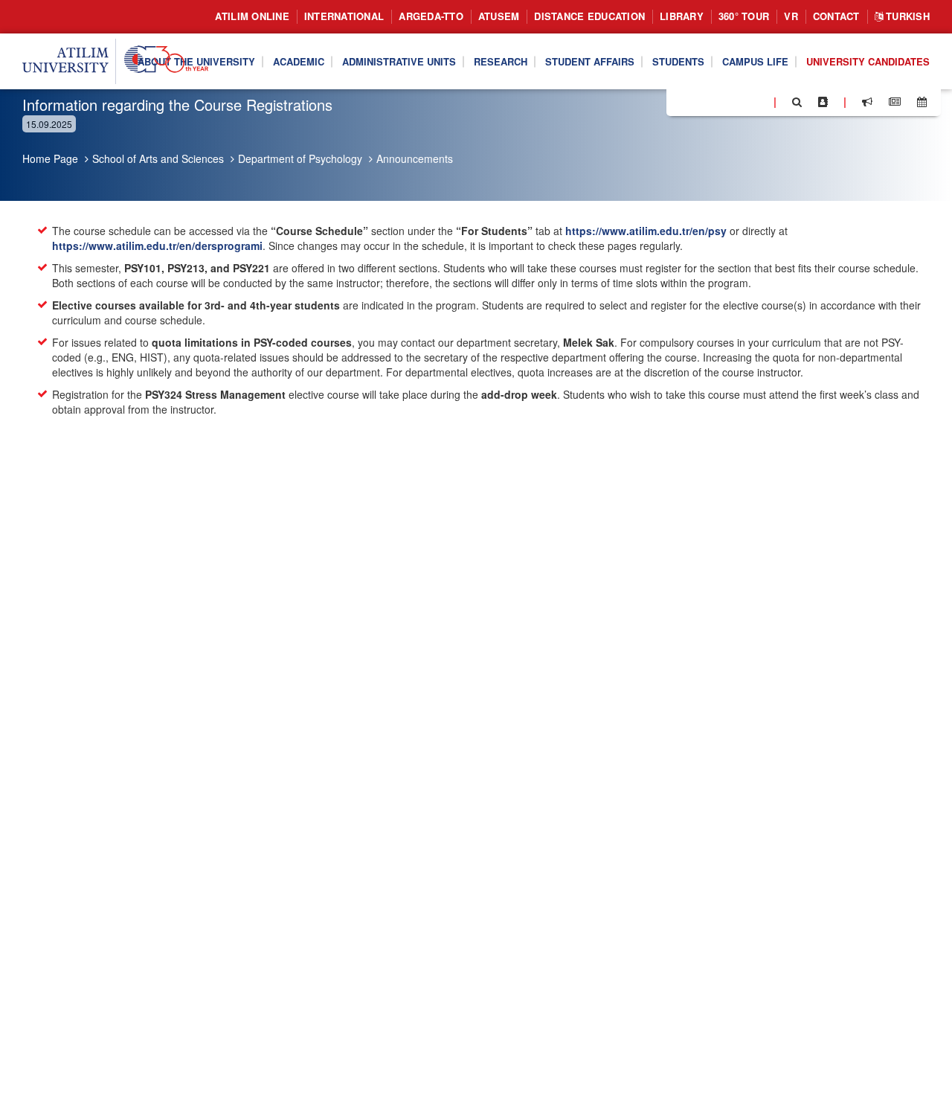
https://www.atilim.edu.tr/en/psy (646, 230)
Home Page (50, 158)
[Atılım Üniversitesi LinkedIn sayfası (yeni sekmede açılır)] (718, 101)
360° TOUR (743, 16)
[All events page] (922, 102)
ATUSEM (499, 16)
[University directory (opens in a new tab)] (823, 102)
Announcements (414, 158)
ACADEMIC (298, 61)
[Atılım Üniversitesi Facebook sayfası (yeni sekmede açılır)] (682, 101)
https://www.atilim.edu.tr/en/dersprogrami (157, 245)
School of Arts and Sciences (158, 158)
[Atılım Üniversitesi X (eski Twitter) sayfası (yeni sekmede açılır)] (699, 103)
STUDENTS (678, 61)
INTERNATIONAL (344, 16)
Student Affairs (589, 61)
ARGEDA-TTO (431, 16)
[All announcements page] (867, 102)
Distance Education (589, 16)
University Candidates (868, 61)
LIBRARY (682, 16)
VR (791, 16)
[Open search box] (797, 102)
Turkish (906, 16)
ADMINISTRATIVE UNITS (399, 61)
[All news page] (894, 102)
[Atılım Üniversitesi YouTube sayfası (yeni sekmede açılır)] (756, 101)
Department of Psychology (300, 158)
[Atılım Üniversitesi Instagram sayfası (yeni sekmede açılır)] (737, 101)
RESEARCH (500, 61)
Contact (836, 16)
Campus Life (755, 61)
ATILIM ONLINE (252, 16)
